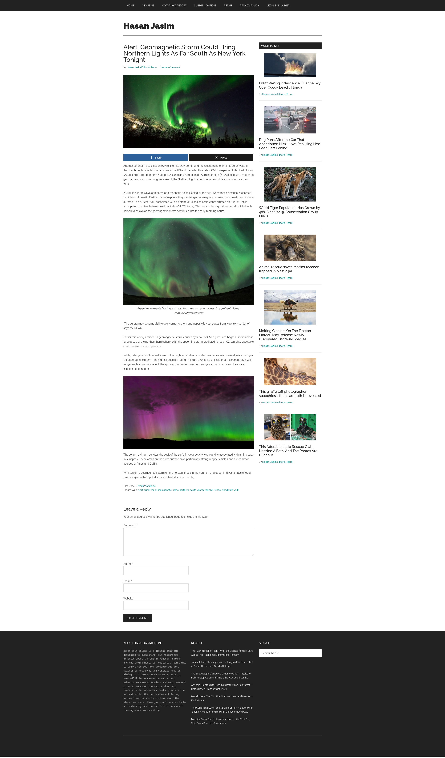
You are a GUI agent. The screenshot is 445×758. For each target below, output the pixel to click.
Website (128, 598)
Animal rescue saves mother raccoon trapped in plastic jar (289, 269)
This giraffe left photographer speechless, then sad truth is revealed (290, 393)
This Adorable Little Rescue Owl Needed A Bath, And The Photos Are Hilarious (288, 451)
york (236, 490)
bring (146, 490)
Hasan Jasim (148, 26)
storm (200, 490)
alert (140, 490)
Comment (130, 525)
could (153, 490)
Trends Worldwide (146, 486)
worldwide (227, 490)
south (193, 490)
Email (127, 581)
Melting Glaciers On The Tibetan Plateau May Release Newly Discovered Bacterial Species (285, 335)
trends (217, 490)
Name (128, 563)
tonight (209, 490)
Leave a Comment (170, 67)
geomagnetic (164, 490)
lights (176, 490)
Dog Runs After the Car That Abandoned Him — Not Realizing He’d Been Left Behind (289, 144)
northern (184, 490)
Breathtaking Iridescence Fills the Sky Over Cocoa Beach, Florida (289, 85)
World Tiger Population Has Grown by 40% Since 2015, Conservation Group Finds (289, 212)
